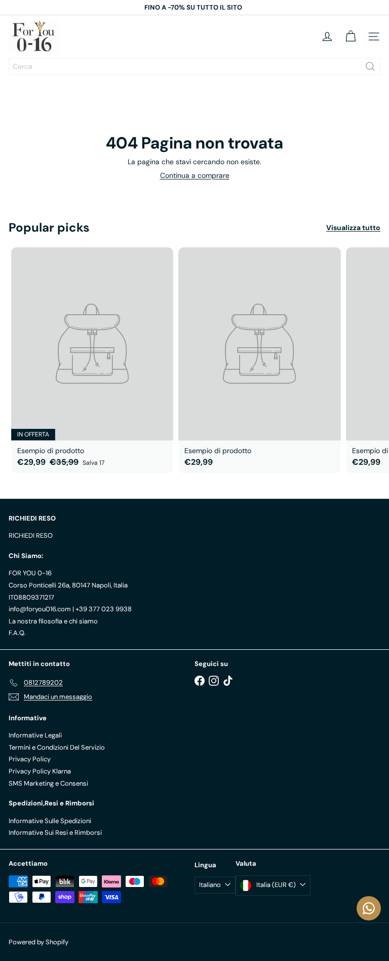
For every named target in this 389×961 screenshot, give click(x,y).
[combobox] (194, 66)
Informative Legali (35, 735)
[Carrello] (350, 36)
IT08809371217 (31, 597)
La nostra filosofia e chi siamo (53, 621)
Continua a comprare (194, 175)
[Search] (370, 66)
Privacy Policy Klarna (40, 771)
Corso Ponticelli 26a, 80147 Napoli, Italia (68, 585)
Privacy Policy (30, 759)
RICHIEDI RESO (31, 535)
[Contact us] (369, 908)
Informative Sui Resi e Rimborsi (55, 832)
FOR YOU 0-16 (30, 573)
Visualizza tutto (353, 228)
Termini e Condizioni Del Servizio (57, 747)
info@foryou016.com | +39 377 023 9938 (70, 609)
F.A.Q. (17, 633)
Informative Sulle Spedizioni (50, 821)
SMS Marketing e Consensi (48, 783)
